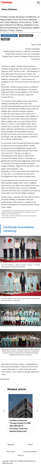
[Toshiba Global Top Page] (7, 2)
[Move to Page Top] (36, 463)
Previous (3, 413)
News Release (4, 379)
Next (37, 413)
